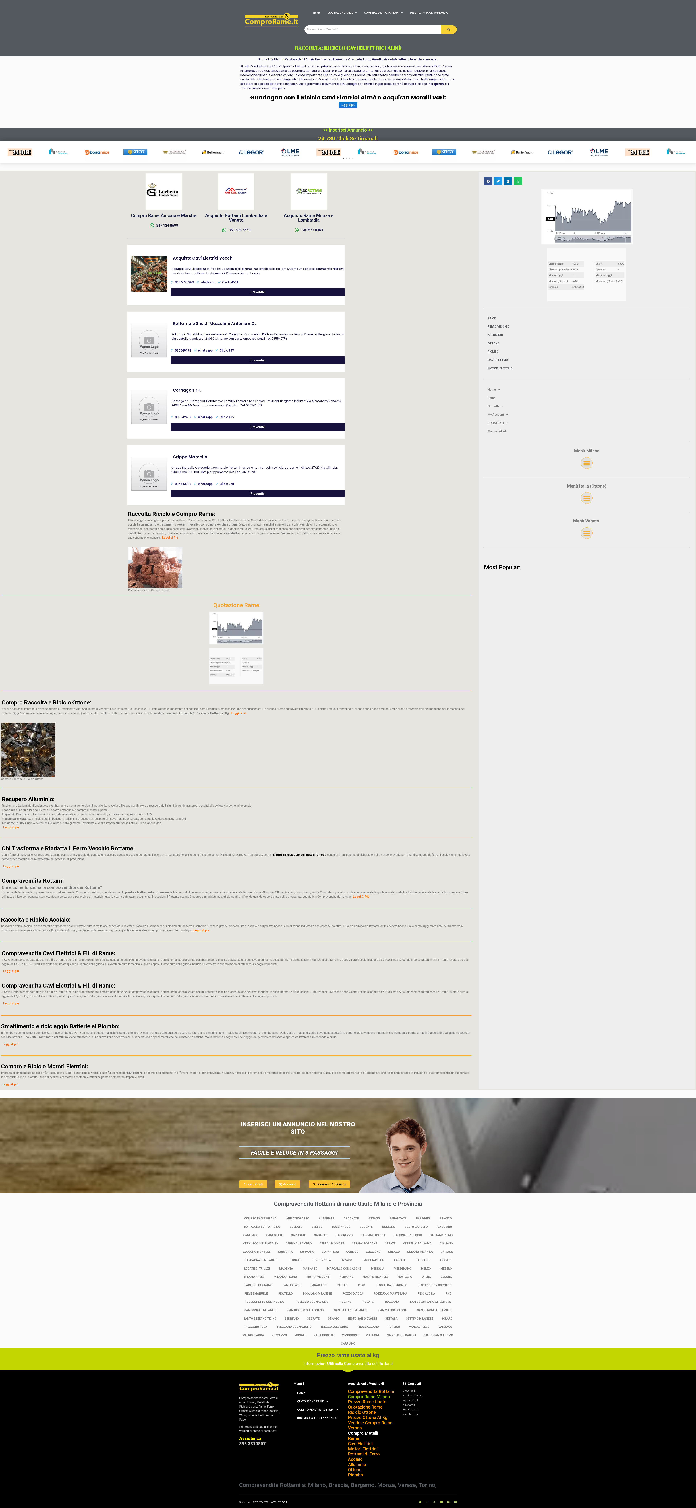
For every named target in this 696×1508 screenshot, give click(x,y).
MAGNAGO (310, 1268)
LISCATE (445, 1260)
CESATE (390, 1243)
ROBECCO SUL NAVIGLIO (312, 1302)
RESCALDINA (426, 1293)
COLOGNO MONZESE (257, 1252)
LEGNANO (423, 1260)
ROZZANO (392, 1302)
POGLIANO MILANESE (317, 1293)
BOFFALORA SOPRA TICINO (262, 1227)
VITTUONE (373, 1335)
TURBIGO (394, 1327)
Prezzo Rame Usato (367, 1401)
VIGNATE (300, 1335)
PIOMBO (493, 351)
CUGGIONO (373, 1252)
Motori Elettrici (363, 1448)
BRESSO (317, 1227)
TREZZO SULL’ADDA (334, 1327)
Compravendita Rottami (371, 1391)
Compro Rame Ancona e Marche (163, 215)
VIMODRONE (350, 1335)
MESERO (446, 1268)
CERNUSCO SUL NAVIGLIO (260, 1243)
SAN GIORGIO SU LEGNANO (305, 1310)
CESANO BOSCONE (364, 1243)
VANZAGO (445, 1327)
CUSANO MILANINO (420, 1252)
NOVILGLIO (405, 1277)
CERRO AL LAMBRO (299, 1243)
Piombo (355, 1475)
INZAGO (346, 1260)
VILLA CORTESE (324, 1335)
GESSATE (295, 1260)
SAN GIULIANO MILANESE (351, 1310)
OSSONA (446, 1277)
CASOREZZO (344, 1235)
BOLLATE (296, 1227)
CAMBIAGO (250, 1235)
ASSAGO (374, 1218)
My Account (496, 414)
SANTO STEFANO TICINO (259, 1318)
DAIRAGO (447, 1252)
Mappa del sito (498, 431)
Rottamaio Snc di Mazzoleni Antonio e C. (214, 323)
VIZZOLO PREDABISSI (401, 1335)
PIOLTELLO (285, 1293)
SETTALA (391, 1318)
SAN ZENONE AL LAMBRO (434, 1310)
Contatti (493, 406)
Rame (492, 398)
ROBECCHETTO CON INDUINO (264, 1302)
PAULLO (342, 1285)
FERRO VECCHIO (498, 326)
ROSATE (368, 1302)
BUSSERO (388, 1227)
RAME (492, 318)
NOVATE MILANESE (375, 1277)
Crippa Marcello (190, 457)
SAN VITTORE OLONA (392, 1310)
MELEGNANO (402, 1268)
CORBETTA (285, 1252)
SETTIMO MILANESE (419, 1318)
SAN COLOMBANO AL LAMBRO (430, 1302)
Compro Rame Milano (369, 1396)
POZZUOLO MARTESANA (390, 1293)
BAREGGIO (423, 1218)
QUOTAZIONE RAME (340, 12)
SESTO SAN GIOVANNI (362, 1318)
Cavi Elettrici (360, 1443)
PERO (361, 1285)
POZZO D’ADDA (352, 1293)
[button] (343, 158)
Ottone (354, 1469)
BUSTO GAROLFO (416, 1227)
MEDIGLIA (377, 1268)
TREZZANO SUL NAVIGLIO (294, 1327)
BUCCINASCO (341, 1227)
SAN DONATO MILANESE (260, 1310)
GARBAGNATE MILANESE (261, 1260)
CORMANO (307, 1252)
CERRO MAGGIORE (331, 1243)
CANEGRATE (274, 1235)
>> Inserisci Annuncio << (348, 130)
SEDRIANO (292, 1318)
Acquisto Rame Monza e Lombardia (309, 218)
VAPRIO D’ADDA (253, 1335)
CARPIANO (348, 1343)
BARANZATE (398, 1218)
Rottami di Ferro (364, 1454)
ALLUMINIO (495, 335)
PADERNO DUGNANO (258, 1285)
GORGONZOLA (321, 1260)
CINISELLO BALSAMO (417, 1243)
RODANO (345, 1302)
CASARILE (321, 1235)
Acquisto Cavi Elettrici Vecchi (203, 258)
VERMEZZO (279, 1335)
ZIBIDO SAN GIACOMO (438, 1335)
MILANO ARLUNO (285, 1277)
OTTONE (493, 343)
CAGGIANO (444, 1227)
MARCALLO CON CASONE (344, 1268)
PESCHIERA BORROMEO (391, 1285)
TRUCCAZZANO (368, 1327)
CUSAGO (394, 1252)
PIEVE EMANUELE (256, 1293)
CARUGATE (298, 1235)
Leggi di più (348, 105)
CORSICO (352, 1252)
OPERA (426, 1277)
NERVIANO (346, 1277)
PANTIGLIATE (291, 1285)
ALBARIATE (326, 1218)
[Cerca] (449, 29)
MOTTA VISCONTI (318, 1277)
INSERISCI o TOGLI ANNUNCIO (429, 12)
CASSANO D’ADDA (373, 1235)
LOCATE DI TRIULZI (257, 1268)
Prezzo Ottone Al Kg (367, 1417)
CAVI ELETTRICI (498, 360)
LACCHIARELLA (373, 1260)
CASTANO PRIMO (441, 1235)
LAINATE (400, 1260)
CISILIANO (446, 1243)
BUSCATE (366, 1227)
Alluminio (357, 1464)
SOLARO (447, 1318)
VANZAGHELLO (419, 1327)
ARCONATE (351, 1218)
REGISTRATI (496, 423)
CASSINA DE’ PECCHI (407, 1235)
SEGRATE (313, 1318)
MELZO (426, 1268)
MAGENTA (286, 1268)
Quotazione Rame (365, 1407)
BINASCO (446, 1218)
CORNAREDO (330, 1252)
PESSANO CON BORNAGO (435, 1285)
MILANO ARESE (254, 1277)
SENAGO (333, 1318)
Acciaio (355, 1459)
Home (317, 12)
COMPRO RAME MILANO (260, 1218)
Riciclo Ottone (362, 1412)
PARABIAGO (319, 1285)
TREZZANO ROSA (255, 1327)
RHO (448, 1293)
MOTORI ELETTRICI (500, 368)
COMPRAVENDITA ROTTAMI (381, 12)
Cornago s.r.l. (187, 390)
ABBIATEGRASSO (297, 1218)
